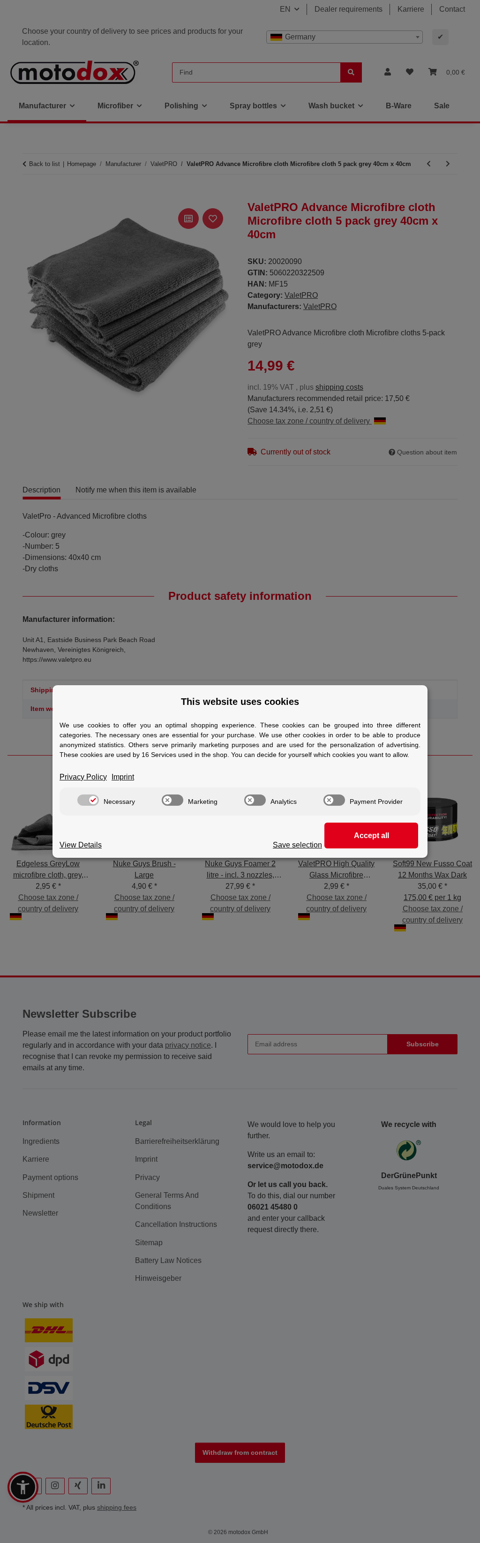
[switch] (88, 800)
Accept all (371, 836)
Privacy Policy (83, 777)
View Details (81, 845)
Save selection (297, 845)
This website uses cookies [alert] (240, 701)
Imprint (123, 777)
